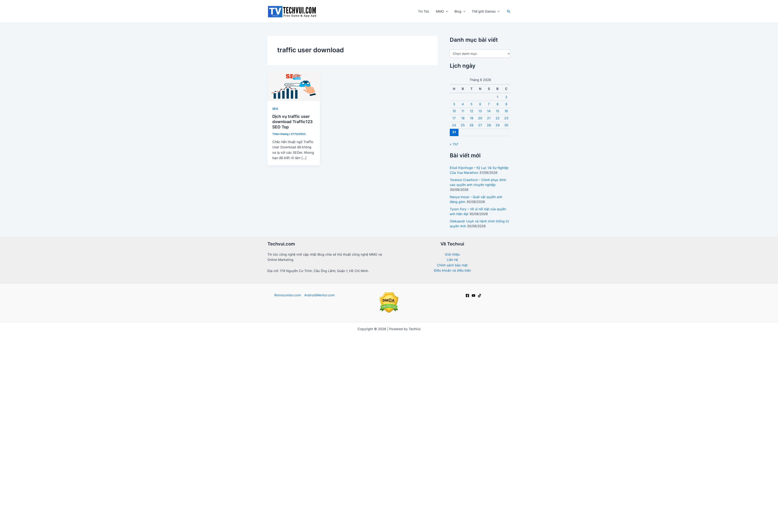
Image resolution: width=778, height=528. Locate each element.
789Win (386, 398)
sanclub (463, 457)
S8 (425, 430)
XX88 (300, 446)
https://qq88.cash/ (319, 366)
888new (377, 521)
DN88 (299, 516)
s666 (475, 420)
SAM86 (281, 479)
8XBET (416, 505)
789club (391, 377)
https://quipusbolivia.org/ (402, 457)
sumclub (434, 489)
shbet (486, 377)
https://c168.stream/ (295, 377)
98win (272, 516)
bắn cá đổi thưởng (319, 361)
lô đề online (482, 489)
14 (489, 111)
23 (506, 118)
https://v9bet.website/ (374, 350)
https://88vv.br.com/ (426, 366)
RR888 (454, 388)
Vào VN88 (391, 404)
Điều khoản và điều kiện (452, 270)
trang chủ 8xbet (402, 479)
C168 (373, 398)
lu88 (479, 414)
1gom (334, 414)
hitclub (489, 356)
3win (485, 420)
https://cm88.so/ (337, 377)
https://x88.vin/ (281, 452)
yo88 (503, 463)
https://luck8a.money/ (472, 479)
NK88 (489, 372)
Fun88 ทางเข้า (423, 420)
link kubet (477, 361)
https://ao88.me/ (283, 484)
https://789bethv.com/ (364, 366)
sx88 (344, 414)
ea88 (358, 372)
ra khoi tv (290, 334)
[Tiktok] (479, 295)
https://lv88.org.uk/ (374, 452)
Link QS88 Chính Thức (465, 372)
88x (387, 366)
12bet (275, 334)
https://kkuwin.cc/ (471, 463)
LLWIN (493, 361)
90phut (402, 425)
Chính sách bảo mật (452, 265)
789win (353, 425)
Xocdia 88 (381, 500)
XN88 (438, 511)
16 (506, 111)
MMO (440, 11)
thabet (449, 489)
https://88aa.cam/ (463, 452)
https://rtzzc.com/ (331, 446)
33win (500, 425)
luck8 (417, 468)
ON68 (288, 441)
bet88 (458, 340)
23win (401, 521)
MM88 (502, 372)
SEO (275, 108)
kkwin (414, 516)
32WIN (361, 441)
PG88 (380, 393)
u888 (319, 484)
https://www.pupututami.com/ (294, 425)
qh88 (451, 463)
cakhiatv (472, 377)
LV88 (434, 388)
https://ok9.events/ (359, 382)
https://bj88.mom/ (372, 420)
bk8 (441, 457)
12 (471, 111)
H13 (335, 500)
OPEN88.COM (343, 350)
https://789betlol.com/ (284, 366)
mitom (305, 334)
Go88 (273, 398)
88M (506, 441)
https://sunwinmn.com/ (422, 398)
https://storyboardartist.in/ (323, 420)
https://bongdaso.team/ (315, 356)
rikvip (502, 340)
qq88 (432, 425)
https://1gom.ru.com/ (416, 377)
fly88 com (289, 398)
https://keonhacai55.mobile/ (299, 350)
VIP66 (476, 430)
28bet (455, 441)
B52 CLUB (361, 377)
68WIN (502, 511)
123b (411, 372)
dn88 (319, 436)
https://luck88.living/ (424, 446)
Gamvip (400, 356)
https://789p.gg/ (366, 430)
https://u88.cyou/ (435, 441)
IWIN (302, 340)
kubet (333, 430)
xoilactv (441, 377)
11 (462, 111)
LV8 (336, 441)
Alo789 (398, 414)
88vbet (325, 441)
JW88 (425, 484)
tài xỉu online (317, 414)
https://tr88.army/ (362, 489)
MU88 (284, 500)
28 (489, 125)
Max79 (425, 414)
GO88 (363, 473)
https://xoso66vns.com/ (437, 473)
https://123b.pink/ (493, 452)
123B (273, 500)
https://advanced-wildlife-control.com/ (331, 468)
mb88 (300, 441)
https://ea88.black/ (310, 452)
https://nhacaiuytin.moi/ (441, 350)
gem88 (365, 361)
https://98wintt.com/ (378, 484)
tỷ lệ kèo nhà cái (328, 382)
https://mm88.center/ (442, 382)
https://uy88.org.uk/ (493, 446)
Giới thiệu (452, 254)
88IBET (453, 484)
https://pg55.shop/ (432, 452)
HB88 (351, 473)
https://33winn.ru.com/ (323, 495)
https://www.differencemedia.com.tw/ (353, 505)
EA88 (272, 436)
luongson (418, 425)
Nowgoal (403, 340)
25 (463, 125)
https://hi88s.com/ (370, 495)
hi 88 (389, 340)
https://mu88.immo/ (452, 420)
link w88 (325, 409)
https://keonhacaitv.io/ (430, 393)
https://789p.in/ (282, 473)
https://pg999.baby (418, 334)
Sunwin (416, 361)
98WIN (452, 430)
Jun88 (462, 334)
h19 (383, 468)
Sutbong (424, 479)
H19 (491, 511)
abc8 (496, 479)
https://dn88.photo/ (321, 457)
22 (498, 118)
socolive (457, 377)
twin (376, 457)
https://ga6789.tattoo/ (285, 457)
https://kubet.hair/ (496, 457)
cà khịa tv (441, 468)
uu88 (398, 398)
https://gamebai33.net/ (462, 366)
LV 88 (320, 463)
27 (480, 125)
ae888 (298, 495)
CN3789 (500, 377)
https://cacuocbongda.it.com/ (402, 489)
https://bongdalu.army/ (480, 350)
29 (498, 125)
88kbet (321, 479)
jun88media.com (316, 473)
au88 (406, 468)
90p (424, 340)
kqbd (340, 361)
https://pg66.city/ (431, 372)
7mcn (353, 521)
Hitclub (406, 388)
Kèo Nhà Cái (482, 382)
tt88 (469, 414)
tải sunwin (391, 409)
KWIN (462, 521)
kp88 (487, 366)
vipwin (296, 436)
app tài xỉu (305, 382)
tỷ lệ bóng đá (450, 495)
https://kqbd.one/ (407, 350)
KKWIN (347, 441)
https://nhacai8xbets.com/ (299, 388)
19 (471, 118)
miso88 (307, 479)
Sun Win (305, 484)
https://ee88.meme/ (378, 436)
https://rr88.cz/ (281, 446)
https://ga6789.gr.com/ (290, 393)
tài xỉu (352, 361)
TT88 (294, 479)
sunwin (283, 361)
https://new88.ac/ (341, 463)
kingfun (291, 505)
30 (506, 125)
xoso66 (286, 516)
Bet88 (308, 372)
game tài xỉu (361, 500)
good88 (292, 468)
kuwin (324, 511)
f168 (469, 340)
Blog (457, 11)
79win (380, 511)
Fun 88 (427, 516)
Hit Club (307, 463)
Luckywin (501, 366)
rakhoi (389, 425)
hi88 (451, 334)
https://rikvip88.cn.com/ (366, 446)
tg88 (317, 377)
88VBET (439, 484)
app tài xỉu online (391, 372)
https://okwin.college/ (489, 473)
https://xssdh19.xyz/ (415, 511)
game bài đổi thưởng (330, 521)
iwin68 (501, 414)
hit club (331, 484)
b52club (370, 334)
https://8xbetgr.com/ (285, 372)
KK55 (391, 382)
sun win (402, 345)
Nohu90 (350, 511)
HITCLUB (437, 430)
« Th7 (454, 144)
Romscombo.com (287, 295)
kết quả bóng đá (431, 463)
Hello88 (338, 473)
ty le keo (370, 468)
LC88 (434, 340)
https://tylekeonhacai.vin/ (355, 356)
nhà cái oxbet (293, 409)
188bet (377, 340)
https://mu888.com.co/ (426, 356)
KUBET (449, 521)
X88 (430, 436)
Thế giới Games (484, 11)
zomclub (463, 489)
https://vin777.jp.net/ (426, 345)
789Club (391, 388)
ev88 (364, 521)
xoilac (328, 345)
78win (440, 334)
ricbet (391, 361)
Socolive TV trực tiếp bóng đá (291, 489)
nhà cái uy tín (471, 500)
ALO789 (399, 430)
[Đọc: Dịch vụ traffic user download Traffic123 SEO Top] (293, 86)
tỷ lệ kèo (349, 340)
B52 (488, 500)
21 (489, 118)
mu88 (440, 516)
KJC (343, 489)
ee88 (362, 463)
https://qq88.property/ (479, 388)
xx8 (450, 479)
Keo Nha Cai (401, 500)
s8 (422, 436)
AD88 (276, 430)
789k (333, 489)
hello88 (464, 473)
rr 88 (303, 398)
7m (415, 340)
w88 (386, 414)
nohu (273, 377)
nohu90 (367, 393)
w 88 (339, 409)
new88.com (443, 414)
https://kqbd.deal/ (484, 334)
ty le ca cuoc (435, 500)
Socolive (408, 409)
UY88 (344, 436)
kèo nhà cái (330, 340)
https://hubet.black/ (384, 463)
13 (480, 111)
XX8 (287, 430)
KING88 (277, 468)
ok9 (396, 366)
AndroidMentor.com (319, 295)
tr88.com (299, 500)
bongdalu (487, 516)
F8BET (388, 345)
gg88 (500, 430)
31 (454, 132)
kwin (450, 457)
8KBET (464, 511)
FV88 (284, 436)
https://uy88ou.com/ (458, 446)
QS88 (406, 404)
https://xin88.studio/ (354, 457)
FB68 (357, 334)
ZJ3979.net (496, 484)
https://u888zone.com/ (489, 398)
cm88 (470, 505)
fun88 (384, 334)
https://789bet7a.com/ (363, 409)
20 (480, 118)
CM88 (468, 441)
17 (454, 118)
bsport (439, 479)
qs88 (380, 382)
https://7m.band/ (281, 356)
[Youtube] (473, 295)
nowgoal (384, 356)
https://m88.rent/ (284, 463)
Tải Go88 (480, 345)
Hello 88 (310, 511)
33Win (455, 393)
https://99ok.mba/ (401, 495)
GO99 (366, 425)
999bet (429, 457)
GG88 (405, 420)
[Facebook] (467, 295)
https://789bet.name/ (350, 398)
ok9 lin (291, 340)
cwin (492, 463)
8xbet (465, 382)
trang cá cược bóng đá (334, 372)
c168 (497, 489)
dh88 (489, 414)
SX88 (386, 430)
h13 (480, 505)
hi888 (316, 505)
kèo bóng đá (485, 340)
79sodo (481, 441)
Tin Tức (423, 11)
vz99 (443, 425)
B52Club (469, 393)
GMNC (377, 377)
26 (471, 125)
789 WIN (478, 511)
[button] (446, 11)
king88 (320, 430)
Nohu (403, 516)
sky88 (313, 340)
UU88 (314, 398)
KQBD (403, 382)
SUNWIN (409, 463)
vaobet (498, 393)
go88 (396, 334)
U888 (343, 393)
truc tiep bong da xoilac (331, 334)
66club (364, 340)
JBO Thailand (457, 361)
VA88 (344, 484)
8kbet (445, 340)
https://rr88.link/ (323, 393)
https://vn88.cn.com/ (364, 345)
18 (463, 118)
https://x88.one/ (332, 425)
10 (454, 111)
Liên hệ (452, 260)
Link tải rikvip (407, 484)
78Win (289, 382)
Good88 (374, 404)
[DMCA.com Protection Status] (388, 302)
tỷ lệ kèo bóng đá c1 (476, 425)
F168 (466, 356)
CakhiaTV (425, 409)
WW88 (480, 484)
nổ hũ (459, 414)
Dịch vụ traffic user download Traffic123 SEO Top (292, 121)
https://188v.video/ (342, 452)
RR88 (373, 441)
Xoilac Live (292, 511)
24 (454, 125)
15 (497, 111)
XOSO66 (500, 500)
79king (410, 473)
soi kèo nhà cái (281, 414)
